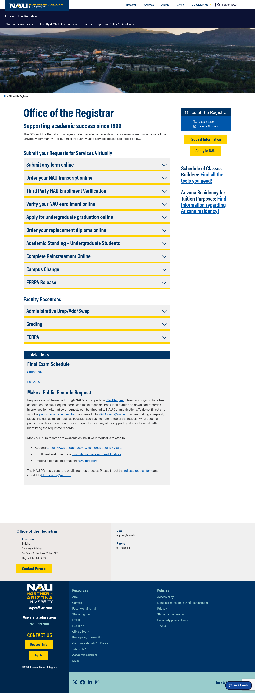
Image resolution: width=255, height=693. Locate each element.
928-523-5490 (123, 548)
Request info (38, 644)
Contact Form (33, 568)
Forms (87, 24)
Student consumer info (172, 614)
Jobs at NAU (80, 649)
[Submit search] (218, 4)
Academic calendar (84, 654)
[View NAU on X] (75, 682)
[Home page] (37, 5)
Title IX (161, 625)
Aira (75, 597)
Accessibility (165, 597)
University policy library (172, 620)
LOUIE (76, 620)
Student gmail (81, 614)
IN (5, 96)
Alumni (165, 5)
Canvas (77, 602)
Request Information (205, 139)
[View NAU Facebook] (82, 682)
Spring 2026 (35, 371)
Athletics (149, 5)
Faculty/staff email (84, 608)
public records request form (58, 414)
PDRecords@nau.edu (56, 475)
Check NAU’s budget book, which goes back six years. (84, 447)
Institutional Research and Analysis (96, 454)
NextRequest (115, 400)
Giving (180, 5)
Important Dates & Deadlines (115, 24)
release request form (138, 470)
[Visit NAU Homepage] (40, 593)
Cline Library (80, 631)
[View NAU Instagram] (97, 682)
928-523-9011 (39, 624)
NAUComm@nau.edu (113, 414)
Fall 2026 (33, 381)
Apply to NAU (205, 150)
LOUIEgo (78, 625)
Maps (76, 660)
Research (131, 5)
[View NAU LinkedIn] (90, 682)
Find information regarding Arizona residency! (203, 204)
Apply (39, 655)
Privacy (162, 608)
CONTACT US (39, 635)
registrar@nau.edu (125, 535)
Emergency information (87, 637)
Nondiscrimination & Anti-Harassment (182, 602)
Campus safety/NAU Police (90, 643)
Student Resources (17, 24)
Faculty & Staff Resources (57, 24)
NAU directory (87, 460)
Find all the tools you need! (202, 177)
